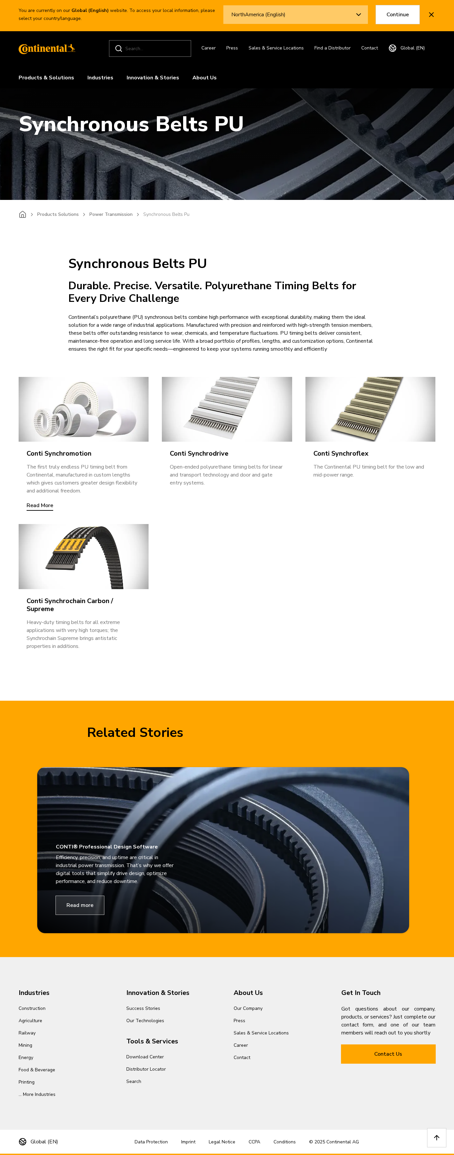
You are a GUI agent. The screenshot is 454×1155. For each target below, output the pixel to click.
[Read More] (84, 409)
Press (232, 48)
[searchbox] (151, 48)
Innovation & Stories (153, 77)
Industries (100, 77)
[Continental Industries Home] (45, 48)
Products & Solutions (46, 77)
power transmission (111, 214)
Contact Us (388, 1054)
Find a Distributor (332, 48)
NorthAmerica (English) (258, 14)
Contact (369, 48)
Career (208, 48)
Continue (398, 14)
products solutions (58, 214)
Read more (79, 905)
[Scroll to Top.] (436, 1137)
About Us (204, 77)
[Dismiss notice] (431, 15)
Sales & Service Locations (276, 48)
